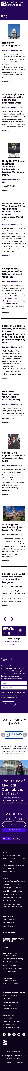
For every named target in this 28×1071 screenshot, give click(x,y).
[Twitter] (4, 1034)
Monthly (15, 838)
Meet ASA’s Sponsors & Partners (14, 859)
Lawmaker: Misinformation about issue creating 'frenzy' (11, 395)
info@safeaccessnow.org (12, 1021)
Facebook (10, 642)
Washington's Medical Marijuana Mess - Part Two (13, 527)
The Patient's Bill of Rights (11, 894)
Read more (5, 81)
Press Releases (8, 926)
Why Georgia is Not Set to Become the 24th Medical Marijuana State (13, 98)
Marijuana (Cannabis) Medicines (14, 881)
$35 (20, 814)
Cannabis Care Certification (10, 979)
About (6, 852)
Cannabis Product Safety (11, 885)
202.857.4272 (7, 1018)
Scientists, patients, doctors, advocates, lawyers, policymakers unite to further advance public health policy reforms (14, 334)
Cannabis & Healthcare (11, 901)
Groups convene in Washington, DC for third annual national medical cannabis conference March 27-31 (13, 211)
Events (6, 947)
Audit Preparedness (9, 972)
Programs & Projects (10, 862)
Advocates (7, 999)
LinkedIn (14, 644)
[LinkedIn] (23, 1034)
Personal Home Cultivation (12, 898)
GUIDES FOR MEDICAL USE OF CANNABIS (13, 940)
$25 (8, 819)
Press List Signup (8, 923)
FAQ (4, 910)
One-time (6, 838)
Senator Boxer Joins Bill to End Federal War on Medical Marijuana (13, 578)
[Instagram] (14, 1034)
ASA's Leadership (9, 868)
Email (19, 1052)
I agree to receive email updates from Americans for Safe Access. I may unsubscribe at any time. (13, 695)
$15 (20, 819)
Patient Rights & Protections (12, 888)
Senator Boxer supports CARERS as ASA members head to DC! (14, 457)
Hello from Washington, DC (11, 44)
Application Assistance (11, 965)
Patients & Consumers (10, 995)
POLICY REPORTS (10, 932)
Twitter (19, 642)
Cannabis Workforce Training (13, 959)
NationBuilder (18, 1062)
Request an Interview (10, 920)
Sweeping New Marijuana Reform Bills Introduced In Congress (12, 272)
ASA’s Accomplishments (11, 855)
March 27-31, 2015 (8, 186)
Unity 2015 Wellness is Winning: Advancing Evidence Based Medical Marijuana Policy (13, 168)
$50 (8, 814)
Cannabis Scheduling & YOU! (12, 891)
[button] (3, 735)
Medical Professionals (10, 1002)
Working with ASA (9, 872)
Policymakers (7, 1005)
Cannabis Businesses (10, 1009)
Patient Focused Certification (10, 954)
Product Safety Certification (12, 968)
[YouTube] (18, 1034)
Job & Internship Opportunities (13, 865)
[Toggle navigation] (3, 8)
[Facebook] (9, 1034)
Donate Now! (14, 829)
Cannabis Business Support (12, 962)
